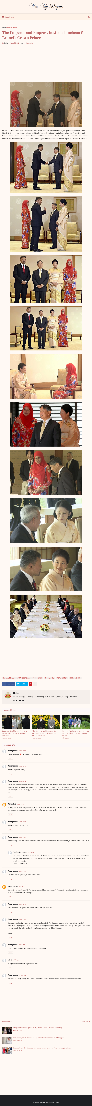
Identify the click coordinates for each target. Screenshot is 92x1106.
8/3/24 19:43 (22, 871)
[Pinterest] (30, 684)
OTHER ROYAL (37, 678)
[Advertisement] (46, 63)
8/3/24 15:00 (22, 750)
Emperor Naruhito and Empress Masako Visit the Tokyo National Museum (14, 733)
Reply (10, 758)
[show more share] (35, 684)
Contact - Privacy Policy (41, 1103)
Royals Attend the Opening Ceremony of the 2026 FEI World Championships (42, 1048)
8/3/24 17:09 (20, 804)
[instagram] (13, 700)
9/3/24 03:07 (22, 919)
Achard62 (12, 804)
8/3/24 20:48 (22, 904)
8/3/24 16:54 (22, 781)
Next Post (85, 1021)
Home (4, 27)
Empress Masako (12, 27)
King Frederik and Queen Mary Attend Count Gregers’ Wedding (37, 1028)
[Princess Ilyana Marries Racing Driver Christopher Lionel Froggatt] (7, 1040)
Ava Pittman (13, 886)
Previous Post (7, 1021)
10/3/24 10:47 (22, 975)
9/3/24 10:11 (31, 852)
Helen (16, 692)
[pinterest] (23, 700)
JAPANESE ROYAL (24, 678)
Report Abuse (54, 1103)
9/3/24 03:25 (22, 944)
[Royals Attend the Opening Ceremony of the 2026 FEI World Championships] (7, 1050)
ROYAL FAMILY (62, 678)
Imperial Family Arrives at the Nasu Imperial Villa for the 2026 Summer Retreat (75, 733)
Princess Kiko (49, 678)
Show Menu (9, 17)
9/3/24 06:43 (16, 960)
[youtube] (20, 700)
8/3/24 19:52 (22, 886)
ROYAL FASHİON (75, 678)
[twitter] (17, 700)
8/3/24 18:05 (22, 822)
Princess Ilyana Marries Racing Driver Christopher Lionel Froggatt (38, 1038)
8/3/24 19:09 (22, 837)
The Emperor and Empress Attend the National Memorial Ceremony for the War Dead (45, 733)
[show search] (89, 17)
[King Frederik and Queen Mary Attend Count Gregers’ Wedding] (7, 1030)
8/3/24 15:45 (22, 766)
